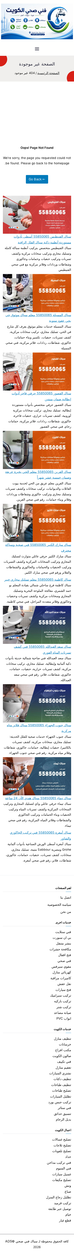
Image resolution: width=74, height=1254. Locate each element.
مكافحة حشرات (60, 949)
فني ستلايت (63, 932)
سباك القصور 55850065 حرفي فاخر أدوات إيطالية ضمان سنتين (41, 396)
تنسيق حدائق (62, 1114)
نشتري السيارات (60, 1073)
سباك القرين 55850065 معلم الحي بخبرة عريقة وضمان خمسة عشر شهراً (38, 474)
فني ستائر (64, 1108)
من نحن (65, 912)
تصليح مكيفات (61, 1180)
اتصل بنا (65, 897)
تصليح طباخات (61, 1090)
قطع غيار (65, 1220)
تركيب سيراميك (60, 995)
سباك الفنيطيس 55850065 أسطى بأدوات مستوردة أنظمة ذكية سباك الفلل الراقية (42, 239)
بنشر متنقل (63, 943)
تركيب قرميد (62, 1203)
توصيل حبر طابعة (59, 1209)
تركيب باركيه (62, 1001)
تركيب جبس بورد (59, 1102)
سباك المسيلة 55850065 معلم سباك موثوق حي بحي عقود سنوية (38, 318)
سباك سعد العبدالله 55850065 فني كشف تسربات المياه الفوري (42, 649)
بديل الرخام (63, 1119)
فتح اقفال (64, 955)
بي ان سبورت (62, 937)
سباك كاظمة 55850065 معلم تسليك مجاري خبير (37, 579)
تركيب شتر (63, 1007)
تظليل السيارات (60, 1096)
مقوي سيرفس (61, 966)
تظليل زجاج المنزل (58, 1197)
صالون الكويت (61, 1056)
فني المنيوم (63, 1168)
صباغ (68, 1191)
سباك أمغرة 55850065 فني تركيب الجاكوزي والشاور (40, 835)
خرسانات (65, 1044)
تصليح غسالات (61, 1139)
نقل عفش (64, 984)
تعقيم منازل (63, 1067)
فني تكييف (64, 1061)
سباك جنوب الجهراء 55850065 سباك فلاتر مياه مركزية (39, 728)
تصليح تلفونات (61, 1151)
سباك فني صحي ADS (21, 1241)
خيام (68, 1214)
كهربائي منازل (61, 972)
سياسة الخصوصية (59, 904)
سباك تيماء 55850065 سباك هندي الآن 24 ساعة (38, 798)
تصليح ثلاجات (62, 1145)
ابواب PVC (63, 1018)
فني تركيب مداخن (59, 1162)
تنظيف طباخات (61, 1085)
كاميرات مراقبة (60, 978)
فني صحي (64, 961)
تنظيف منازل (62, 1038)
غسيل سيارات (61, 1174)
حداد (68, 1157)
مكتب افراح (63, 1050)
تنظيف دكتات (62, 1079)
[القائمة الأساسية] (37, 49)
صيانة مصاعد (62, 1013)
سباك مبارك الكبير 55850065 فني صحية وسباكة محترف (38, 547)
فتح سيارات (63, 990)
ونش (67, 1185)
